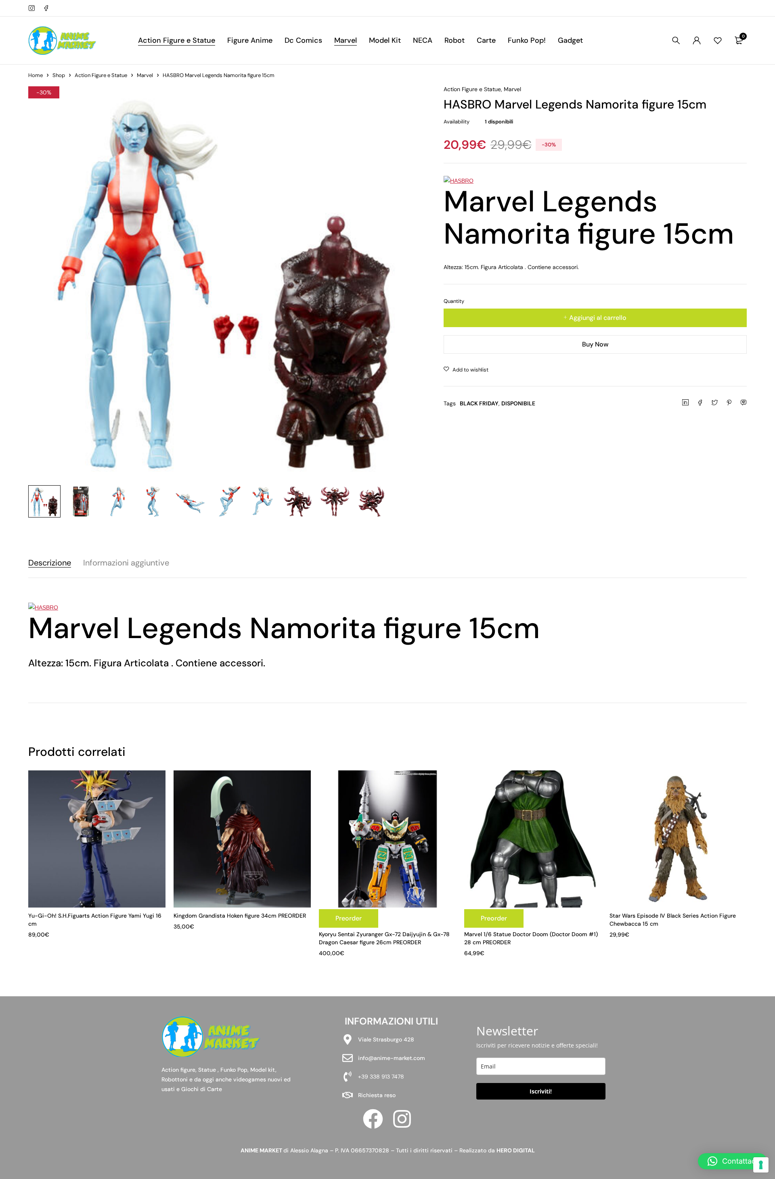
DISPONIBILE (518, 403)
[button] (732, 1161)
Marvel (145, 75)
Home (35, 75)
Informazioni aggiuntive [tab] (126, 563)
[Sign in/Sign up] (697, 40)
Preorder (348, 918)
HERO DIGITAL (515, 1150)
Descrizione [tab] (49, 563)
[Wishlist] (718, 40)
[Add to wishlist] (466, 370)
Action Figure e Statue (101, 75)
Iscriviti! (541, 1091)
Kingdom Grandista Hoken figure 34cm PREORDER (240, 915)
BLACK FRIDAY (479, 403)
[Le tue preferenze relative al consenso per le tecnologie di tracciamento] (761, 1165)
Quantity (454, 301)
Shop (58, 75)
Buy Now (595, 344)
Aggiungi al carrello (597, 317)
